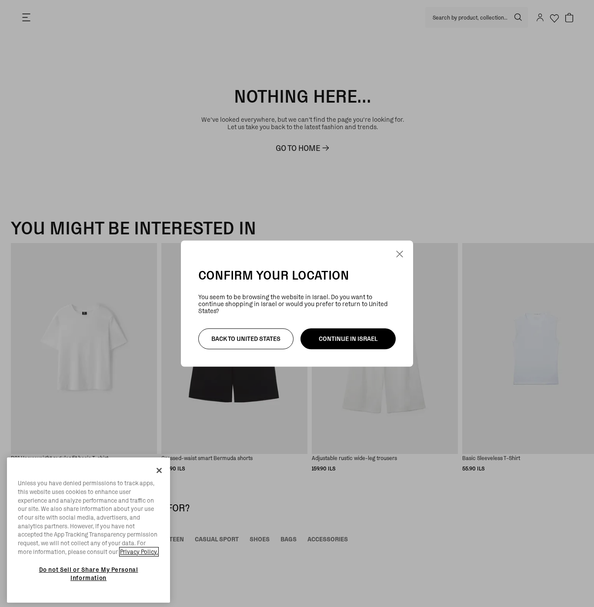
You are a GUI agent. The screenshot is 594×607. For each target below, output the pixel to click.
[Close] (159, 470)
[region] (88, 530)
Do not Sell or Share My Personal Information (88, 573)
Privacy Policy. (139, 552)
